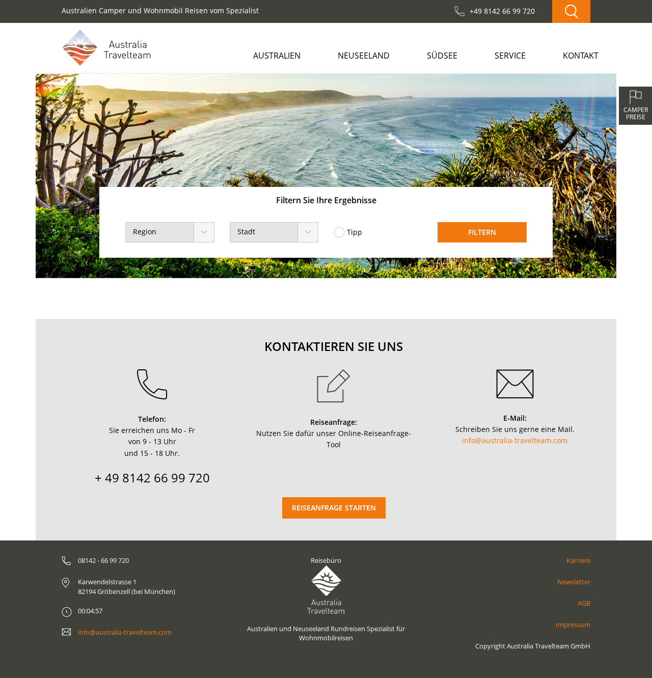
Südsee (442, 55)
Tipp (354, 232)
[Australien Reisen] (106, 48)
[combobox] (169, 232)
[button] (65, 176)
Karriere (578, 560)
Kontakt (581, 55)
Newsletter (573, 581)
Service (510, 55)
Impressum (573, 624)
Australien (277, 55)
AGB (584, 603)
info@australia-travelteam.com (514, 440)
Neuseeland (364, 55)
